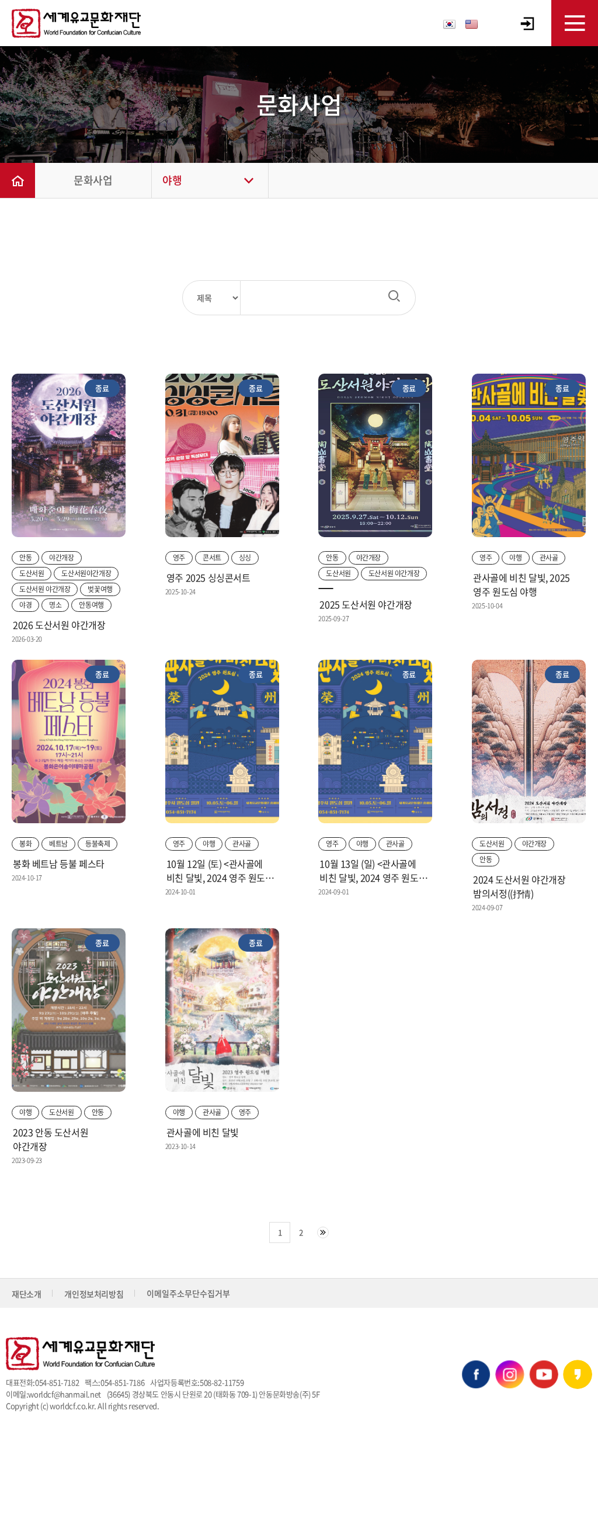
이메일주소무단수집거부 (188, 1293)
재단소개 (26, 1294)
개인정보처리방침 (93, 1294)
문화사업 (93, 180)
